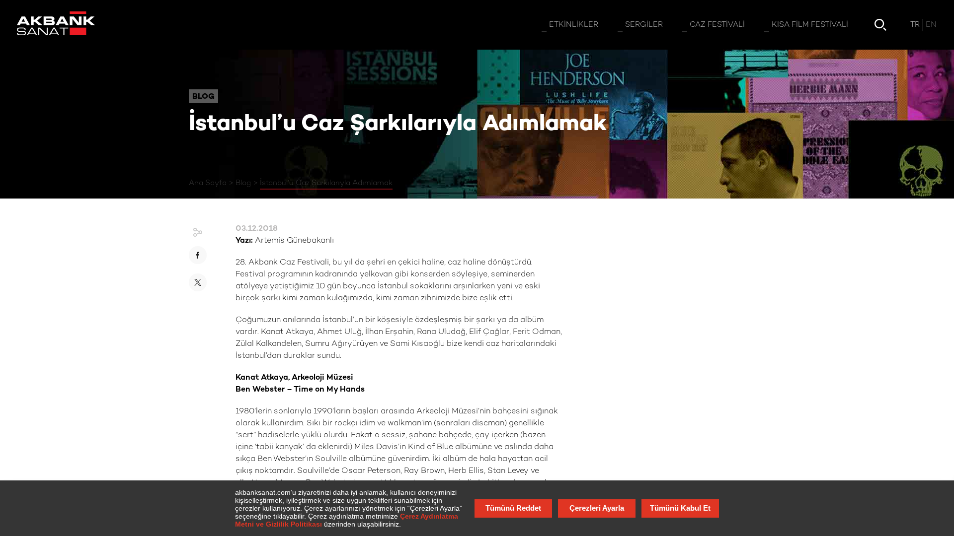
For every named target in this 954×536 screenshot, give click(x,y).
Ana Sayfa (208, 183)
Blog (243, 183)
